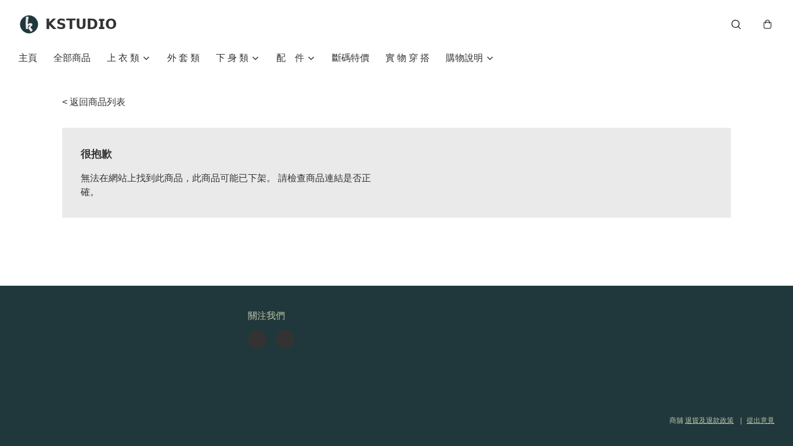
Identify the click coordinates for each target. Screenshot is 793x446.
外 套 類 (183, 58)
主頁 (28, 58)
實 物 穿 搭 (407, 58)
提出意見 (760, 420)
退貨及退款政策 (709, 420)
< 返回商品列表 (93, 102)
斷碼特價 (350, 58)
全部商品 (72, 58)
